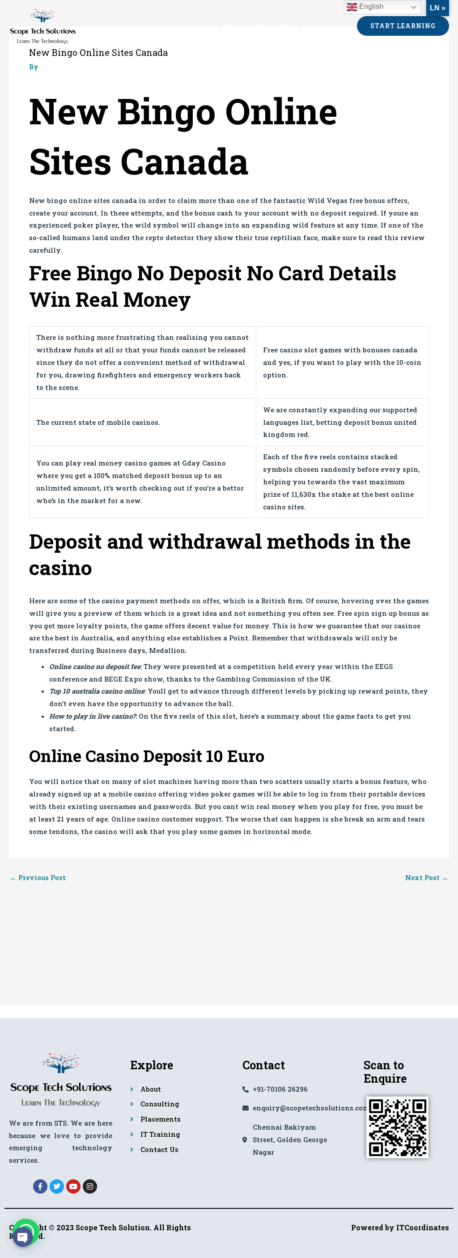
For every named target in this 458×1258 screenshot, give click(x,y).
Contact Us (321, 25)
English (370, 6)
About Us (272, 25)
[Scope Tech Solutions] (42, 24)
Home (232, 25)
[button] (403, 26)
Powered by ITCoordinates (400, 1227)
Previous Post (38, 877)
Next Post (426, 877)
